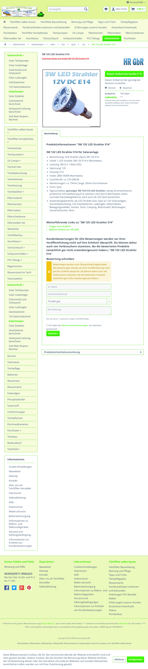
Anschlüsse (13, 241)
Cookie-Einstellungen (20, 466)
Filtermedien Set (16, 222)
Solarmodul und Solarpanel (17, 71)
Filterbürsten (14, 204)
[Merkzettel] (106, 9)
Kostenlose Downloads (121, 606)
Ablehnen (119, 659)
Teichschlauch (15, 247)
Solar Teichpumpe (19, 60)
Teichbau (12, 436)
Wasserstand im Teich (19, 272)
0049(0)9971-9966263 (18, 574)
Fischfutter (13, 430)
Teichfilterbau (15, 235)
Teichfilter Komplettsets (20, 138)
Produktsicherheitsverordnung (62, 352)
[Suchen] (86, 9)
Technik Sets (14, 166)
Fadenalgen (13, 393)
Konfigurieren (135, 659)
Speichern (53, 333)
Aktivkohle (13, 229)
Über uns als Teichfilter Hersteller (20, 487)
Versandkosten (48, 623)
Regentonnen (14, 266)
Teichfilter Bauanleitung (122, 567)
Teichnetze (13, 362)
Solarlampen (16, 91)
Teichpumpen (15, 154)
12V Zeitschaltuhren (20, 86)
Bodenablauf (14, 443)
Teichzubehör (14, 278)
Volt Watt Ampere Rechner (18, 118)
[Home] (4, 22)
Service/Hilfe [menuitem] (136, 2)
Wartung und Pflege (120, 571)
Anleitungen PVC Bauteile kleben (122, 596)
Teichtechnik (14, 148)
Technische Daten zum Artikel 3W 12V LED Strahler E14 (65, 58)
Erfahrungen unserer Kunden (125, 602)
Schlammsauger (16, 411)
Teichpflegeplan (117, 578)
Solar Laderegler (18, 77)
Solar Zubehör (16, 96)
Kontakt (13, 480)
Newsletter (15, 471)
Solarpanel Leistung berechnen (19, 110)
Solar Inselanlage (18, 65)
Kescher (11, 356)
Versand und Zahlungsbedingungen (21, 533)
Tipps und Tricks (118, 574)
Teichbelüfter (15, 191)
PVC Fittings (14, 260)
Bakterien (12, 374)
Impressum (15, 493)
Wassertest (13, 380)
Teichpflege (13, 368)
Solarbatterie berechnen (16, 102)
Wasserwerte (116, 582)
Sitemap (13, 476)
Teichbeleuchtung (17, 173)
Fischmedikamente (17, 424)
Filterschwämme (16, 216)
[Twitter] (15, 589)
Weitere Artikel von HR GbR (63, 229)
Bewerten (127, 87)
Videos (112, 610)
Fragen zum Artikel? (59, 226)
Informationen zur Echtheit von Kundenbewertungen (20, 542)
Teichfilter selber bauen (20, 129)
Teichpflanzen (15, 418)
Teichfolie (12, 449)
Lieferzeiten (111, 97)
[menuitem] (68, 9)
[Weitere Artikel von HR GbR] (133, 61)
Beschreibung (51, 133)
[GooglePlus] (23, 589)
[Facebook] (8, 589)
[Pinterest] (30, 589)
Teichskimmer (15, 179)
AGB (11, 502)
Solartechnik (15, 55)
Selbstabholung (17, 497)
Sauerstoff (13, 405)
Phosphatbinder (16, 399)
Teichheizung (14, 185)
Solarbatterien (17, 82)
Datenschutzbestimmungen (74, 325)
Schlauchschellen (17, 253)
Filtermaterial (14, 198)
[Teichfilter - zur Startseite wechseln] (22, 12)
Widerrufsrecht (17, 511)
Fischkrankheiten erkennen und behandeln (124, 588)
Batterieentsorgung (19, 516)
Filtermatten (14, 210)
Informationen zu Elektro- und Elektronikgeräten (18, 524)
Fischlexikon (115, 614)
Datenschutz (16, 506)
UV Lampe (13, 160)
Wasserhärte (14, 387)
